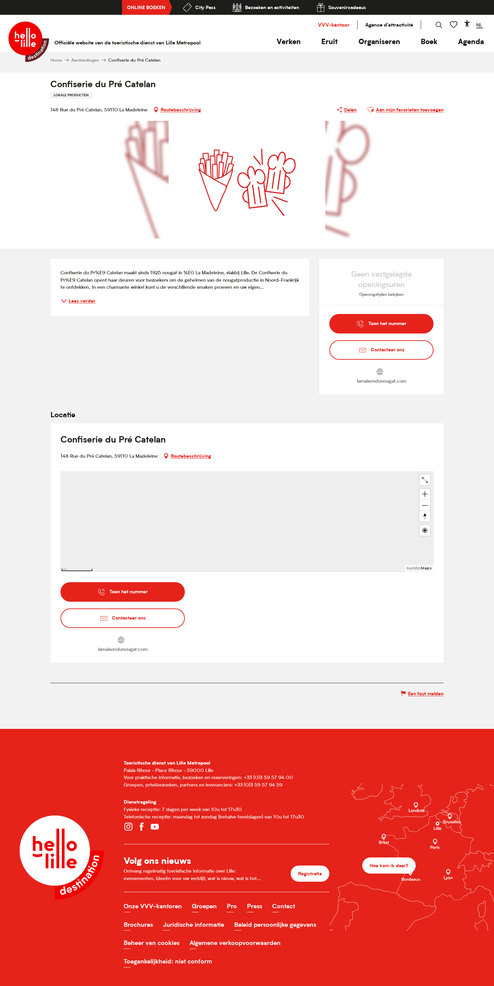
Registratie (310, 873)
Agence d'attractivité (389, 25)
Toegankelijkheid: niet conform (168, 961)
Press (254, 906)
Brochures (138, 924)
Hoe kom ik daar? (389, 865)
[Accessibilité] (467, 24)
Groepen (204, 906)
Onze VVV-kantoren (153, 906)
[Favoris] (454, 24)
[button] (289, 41)
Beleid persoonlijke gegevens (275, 924)
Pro (232, 906)
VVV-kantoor (333, 25)
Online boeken (146, 7)
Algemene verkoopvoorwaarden (235, 943)
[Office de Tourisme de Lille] (28, 42)
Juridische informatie (193, 924)
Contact (283, 906)
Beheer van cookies (151, 943)
